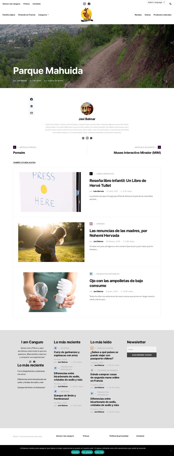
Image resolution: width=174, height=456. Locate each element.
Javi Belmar (22, 80)
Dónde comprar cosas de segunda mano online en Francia (104, 377)
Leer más (150, 448)
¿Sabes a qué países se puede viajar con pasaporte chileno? (104, 355)
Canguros (42, 15)
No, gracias (87, 452)
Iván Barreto (98, 191)
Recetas (138, 15)
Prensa (26, 4)
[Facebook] (89, 4)
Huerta (148, 15)
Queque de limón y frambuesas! (31, 387)
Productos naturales (162, 15)
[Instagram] (84, 4)
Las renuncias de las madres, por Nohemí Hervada (118, 233)
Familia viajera (9, 15)
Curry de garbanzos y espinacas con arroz (66, 354)
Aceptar (75, 452)
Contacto (37, 4)
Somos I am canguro (11, 4)
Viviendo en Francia (26, 15)
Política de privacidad (119, 436)
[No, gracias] (171, 450)
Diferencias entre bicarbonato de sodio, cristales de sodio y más (68, 376)
